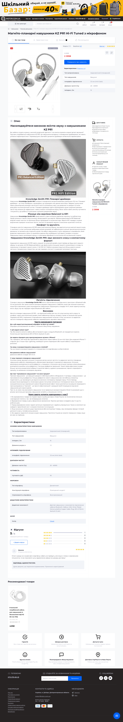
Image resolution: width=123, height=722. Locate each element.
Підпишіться (75, 678)
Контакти (72, 18)
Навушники (14, 28)
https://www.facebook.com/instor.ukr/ (101, 678)
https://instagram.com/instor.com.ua (106, 678)
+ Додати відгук (18, 542)
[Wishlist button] (107, 53)
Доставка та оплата (38, 18)
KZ (81, 46)
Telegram (77, 692)
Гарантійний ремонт (60, 18)
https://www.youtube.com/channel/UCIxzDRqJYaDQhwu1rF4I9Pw (110, 678)
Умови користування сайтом (16, 705)
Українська (116, 18)
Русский (105, 18)
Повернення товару (14, 701)
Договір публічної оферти (15, 707)
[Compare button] (111, 53)
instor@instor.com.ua (42, 696)
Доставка (100, 123)
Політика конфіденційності (16, 709)
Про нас (28, 18)
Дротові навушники (26, 28)
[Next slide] (53, 109)
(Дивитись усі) (81, 68)
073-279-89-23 (13, 677)
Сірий (52, 521)
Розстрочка (49, 18)
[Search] (77, 24)
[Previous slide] (15, 109)
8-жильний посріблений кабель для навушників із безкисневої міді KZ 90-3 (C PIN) (17, 612)
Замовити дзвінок (93, 18)
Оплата (99, 140)
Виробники (11, 711)
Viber (75, 695)
